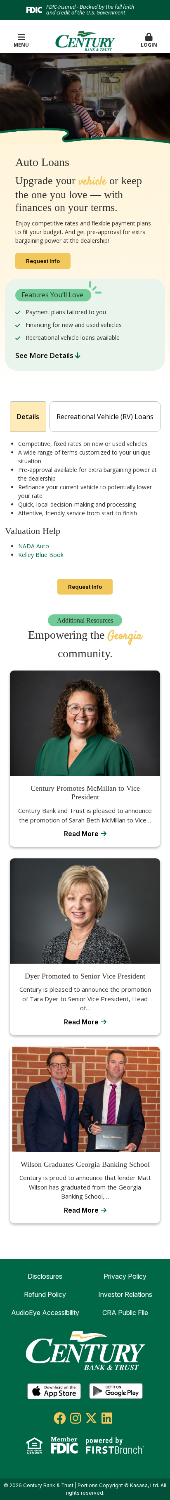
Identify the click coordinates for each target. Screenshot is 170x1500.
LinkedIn (107, 1418)
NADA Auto (33, 546)
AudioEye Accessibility (45, 1312)
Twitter (91, 1418)
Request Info (43, 261)
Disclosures (45, 1276)
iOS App (54, 1391)
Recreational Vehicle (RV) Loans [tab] (105, 416)
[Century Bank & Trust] (85, 40)
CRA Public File (125, 1312)
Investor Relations (125, 1294)
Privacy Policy (125, 1276)
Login (149, 44)
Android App (116, 1391)
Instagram (75, 1418)
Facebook (60, 1418)
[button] (149, 41)
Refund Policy (45, 1294)
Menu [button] (21, 44)
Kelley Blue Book (41, 555)
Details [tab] (28, 416)
